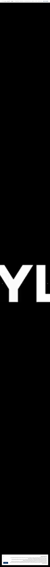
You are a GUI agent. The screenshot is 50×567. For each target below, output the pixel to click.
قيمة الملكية (21, 1)
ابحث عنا (36, 1)
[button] (3, 556)
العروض (33, 1)
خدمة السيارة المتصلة (27, 1)
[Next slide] (47, 283)
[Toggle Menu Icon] (2, 1)
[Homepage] (45, 1)
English (12, 1)
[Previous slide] (2, 283)
